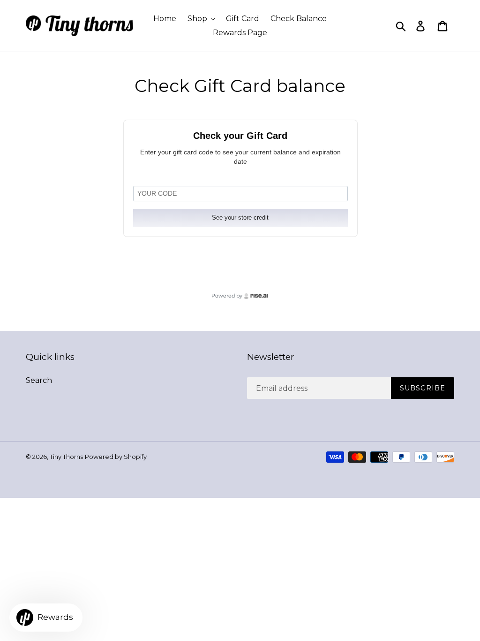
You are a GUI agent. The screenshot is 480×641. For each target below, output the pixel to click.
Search (39, 380)
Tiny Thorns (66, 456)
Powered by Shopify (116, 456)
